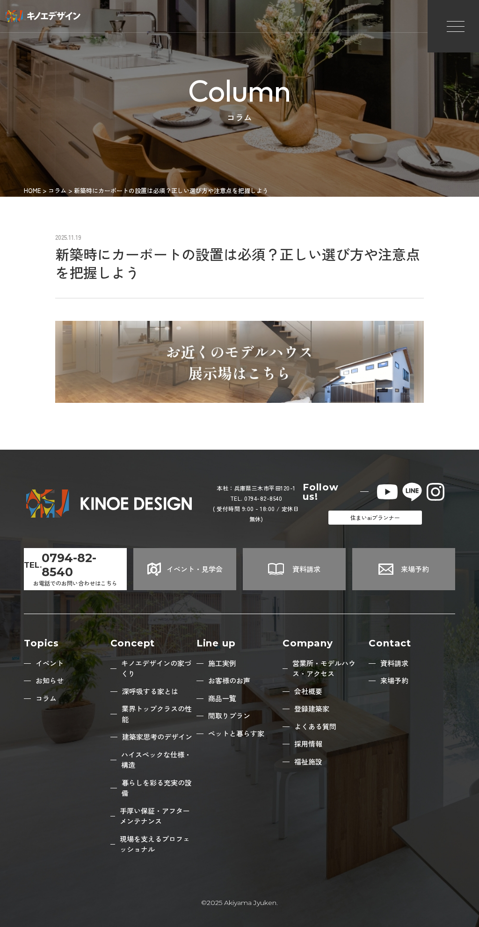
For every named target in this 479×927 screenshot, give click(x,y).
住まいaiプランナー (375, 517)
